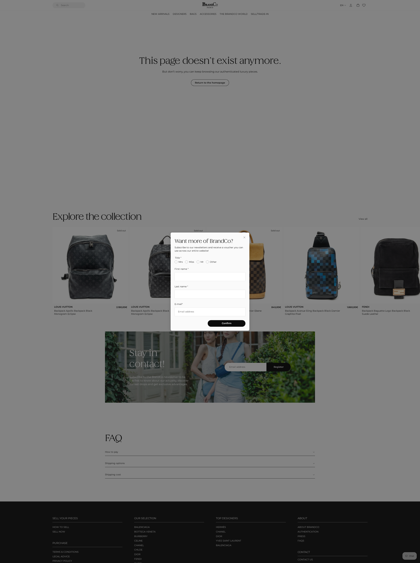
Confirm (226, 323)
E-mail (179, 303)
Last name (181, 286)
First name (182, 268)
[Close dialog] (244, 237)
